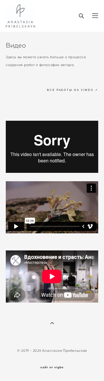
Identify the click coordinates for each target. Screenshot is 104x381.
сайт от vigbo (52, 367)
